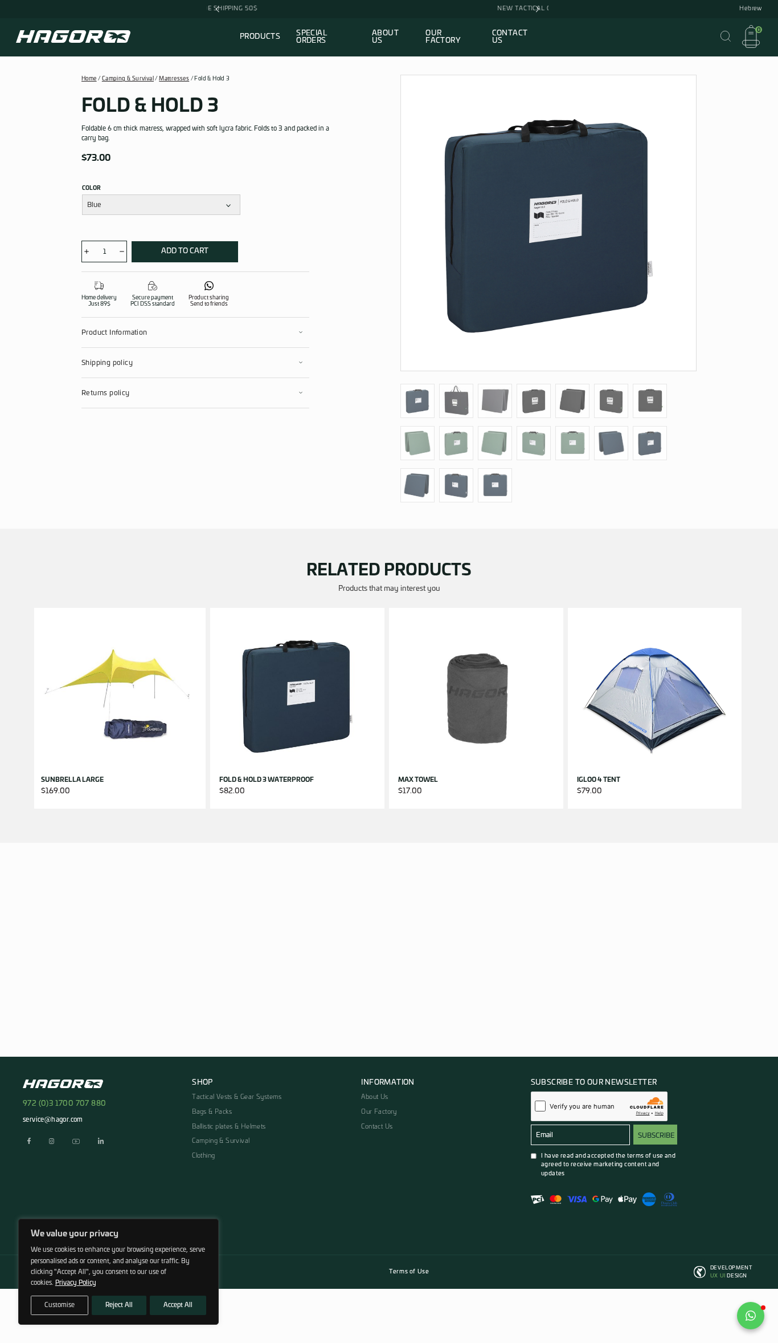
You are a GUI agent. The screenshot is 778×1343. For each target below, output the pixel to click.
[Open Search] (725, 37)
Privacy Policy (75, 1283)
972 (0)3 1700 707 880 (64, 1103)
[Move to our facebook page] (29, 1142)
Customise (59, 1305)
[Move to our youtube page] (76, 1142)
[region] (118, 1272)
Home (89, 79)
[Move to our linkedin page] (100, 1142)
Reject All (119, 1305)
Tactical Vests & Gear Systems (237, 1097)
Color (91, 188)
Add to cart (184, 251)
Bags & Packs (212, 1112)
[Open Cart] (751, 37)
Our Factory (442, 37)
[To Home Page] (73, 39)
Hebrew (750, 8)
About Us (385, 37)
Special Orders (311, 37)
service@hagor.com (53, 1120)
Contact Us (510, 37)
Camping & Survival (128, 79)
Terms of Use (409, 1272)
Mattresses (174, 79)
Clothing (203, 1156)
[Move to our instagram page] (51, 1142)
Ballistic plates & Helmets (228, 1126)
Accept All (178, 1305)
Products (260, 36)
